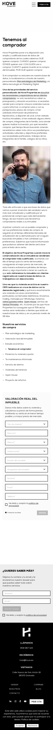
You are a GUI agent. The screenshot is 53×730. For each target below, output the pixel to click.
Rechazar (32, 726)
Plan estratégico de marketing (19, 334)
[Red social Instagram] (15, 701)
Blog (38, 689)
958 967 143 (26, 648)
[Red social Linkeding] (10, 701)
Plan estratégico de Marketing (31, 82)
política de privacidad (36, 615)
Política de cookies (30, 720)
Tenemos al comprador (19, 349)
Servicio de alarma (14, 365)
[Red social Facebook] (20, 701)
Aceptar (20, 726)
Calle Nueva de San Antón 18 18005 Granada (26, 674)
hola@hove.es (26, 660)
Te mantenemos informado (18, 360)
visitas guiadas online (13, 302)
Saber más (10, 551)
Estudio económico (14, 344)
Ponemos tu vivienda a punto (19, 354)
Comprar (38, 685)
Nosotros (14, 689)
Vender (14, 685)
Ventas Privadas (11, 305)
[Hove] (9, 4)
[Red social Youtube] (25, 701)
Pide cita (43, 5)
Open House (11, 375)
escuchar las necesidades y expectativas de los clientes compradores (26, 96)
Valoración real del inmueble (19, 339)
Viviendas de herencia (16, 370)
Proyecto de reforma (15, 380)
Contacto (14, 693)
